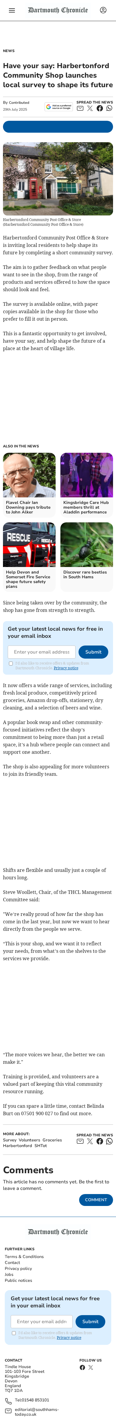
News (9, 50)
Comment (96, 1200)
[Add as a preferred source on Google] (59, 106)
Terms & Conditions (24, 1256)
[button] (12, 10)
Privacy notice (66, 668)
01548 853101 (35, 1400)
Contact (12, 1262)
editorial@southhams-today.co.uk (37, 1412)
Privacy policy (18, 1268)
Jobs (9, 1274)
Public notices (18, 1280)
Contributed (19, 102)
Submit (93, 652)
